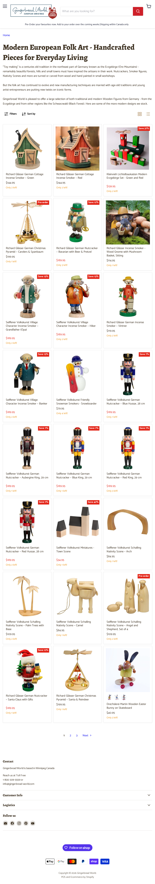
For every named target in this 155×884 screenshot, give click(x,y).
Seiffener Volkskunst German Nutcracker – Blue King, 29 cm (74, 475)
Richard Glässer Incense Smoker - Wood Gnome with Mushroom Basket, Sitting (126, 252)
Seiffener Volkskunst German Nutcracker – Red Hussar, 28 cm (24, 549)
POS (63, 877)
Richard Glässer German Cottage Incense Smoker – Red (75, 176)
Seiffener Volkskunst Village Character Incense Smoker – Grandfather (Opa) (22, 326)
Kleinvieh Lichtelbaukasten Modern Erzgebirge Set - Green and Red (127, 176)
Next (86, 735)
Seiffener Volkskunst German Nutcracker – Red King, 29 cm (124, 475)
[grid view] (140, 114)
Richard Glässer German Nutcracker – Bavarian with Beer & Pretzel (77, 250)
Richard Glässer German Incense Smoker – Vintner (125, 324)
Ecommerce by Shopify (82, 877)
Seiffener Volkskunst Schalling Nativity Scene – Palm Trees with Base (25, 625)
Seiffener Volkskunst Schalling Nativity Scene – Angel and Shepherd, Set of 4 (124, 625)
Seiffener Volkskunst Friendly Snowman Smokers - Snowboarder (76, 401)
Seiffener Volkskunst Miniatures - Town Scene (75, 549)
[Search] (138, 11)
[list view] (148, 114)
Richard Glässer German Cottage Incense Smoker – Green (24, 176)
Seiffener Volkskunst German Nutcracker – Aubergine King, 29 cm (27, 475)
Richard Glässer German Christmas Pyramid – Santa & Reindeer (76, 697)
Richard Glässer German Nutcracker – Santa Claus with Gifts (26, 697)
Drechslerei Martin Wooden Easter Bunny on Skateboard (126, 706)
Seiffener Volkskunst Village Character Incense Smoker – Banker (26, 401)
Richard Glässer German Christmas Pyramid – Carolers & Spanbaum (26, 250)
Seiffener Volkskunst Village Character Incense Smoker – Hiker (76, 324)
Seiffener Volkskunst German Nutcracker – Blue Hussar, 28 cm (126, 401)
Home (6, 35)
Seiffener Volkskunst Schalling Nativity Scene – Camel (73, 623)
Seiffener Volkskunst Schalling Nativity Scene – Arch (124, 549)
